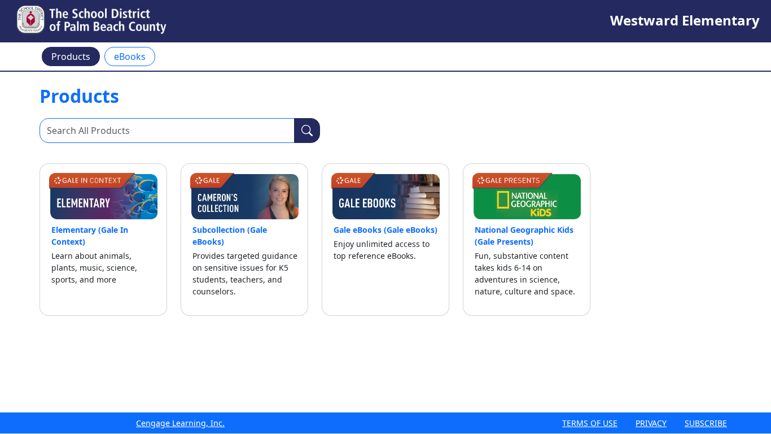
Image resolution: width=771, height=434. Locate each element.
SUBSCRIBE (706, 423)
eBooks (130, 56)
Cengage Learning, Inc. (180, 423)
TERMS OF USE (589, 423)
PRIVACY (651, 423)
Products (70, 56)
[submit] (307, 130)
